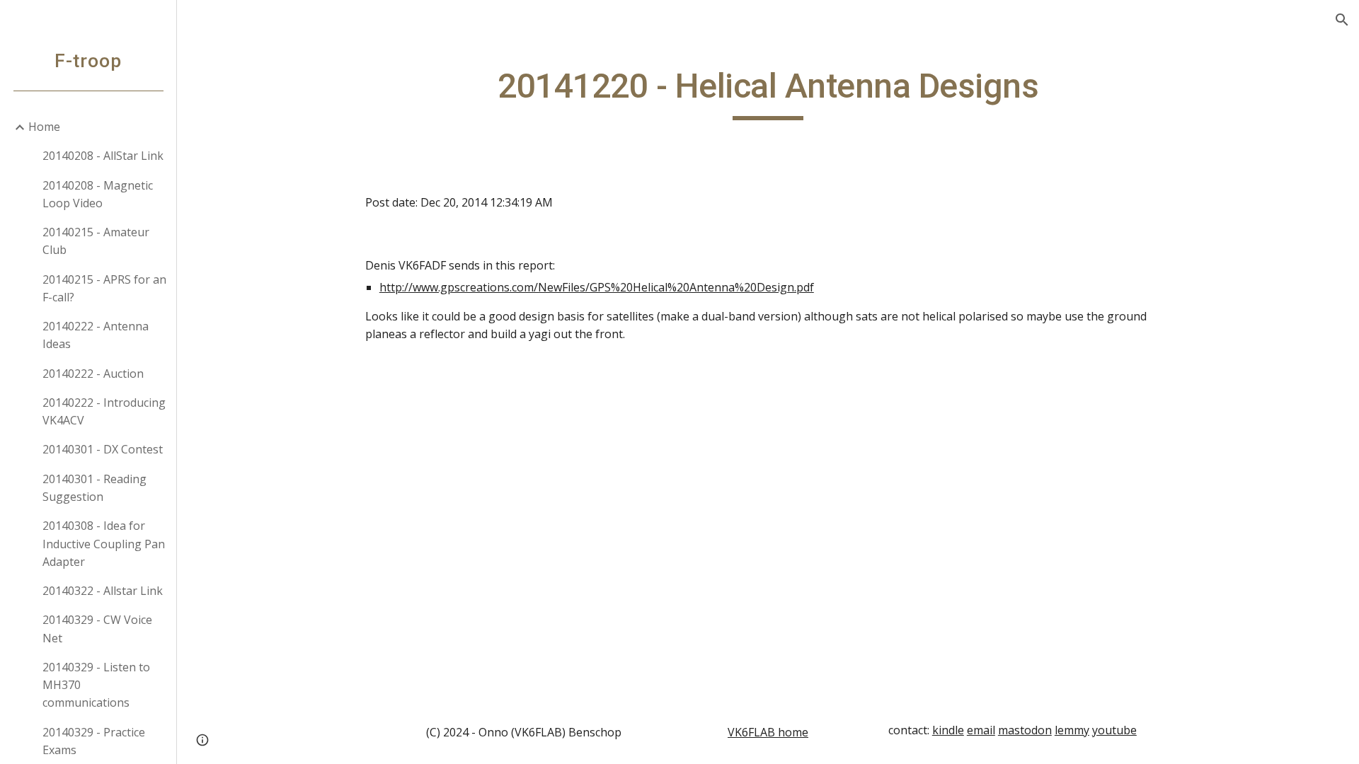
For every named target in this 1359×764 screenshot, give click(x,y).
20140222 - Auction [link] (93, 373)
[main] (768, 92)
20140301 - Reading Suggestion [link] (94, 487)
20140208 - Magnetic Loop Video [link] (97, 194)
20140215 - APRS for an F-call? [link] (104, 288)
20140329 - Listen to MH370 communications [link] (96, 685)
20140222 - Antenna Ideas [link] (95, 335)
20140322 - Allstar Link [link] (102, 590)
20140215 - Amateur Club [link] (95, 240)
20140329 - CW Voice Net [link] (97, 628)
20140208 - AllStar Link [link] (103, 155)
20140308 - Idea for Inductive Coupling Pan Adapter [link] (103, 543)
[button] (1342, 20)
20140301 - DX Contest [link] (102, 449)
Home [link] (44, 126)
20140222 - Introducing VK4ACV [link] (104, 411)
